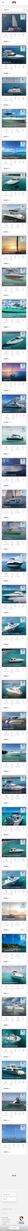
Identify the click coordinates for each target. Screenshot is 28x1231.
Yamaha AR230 (8, 284)
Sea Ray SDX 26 (8, 728)
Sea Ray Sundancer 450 (11, 760)
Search (6, 10)
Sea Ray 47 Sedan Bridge (11, 633)
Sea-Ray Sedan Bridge (10, 1046)
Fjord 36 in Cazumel (9, 475)
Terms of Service (6, 1219)
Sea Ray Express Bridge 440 (12, 792)
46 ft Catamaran (8, 919)
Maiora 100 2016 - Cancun (11, 1077)
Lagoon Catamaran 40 (10, 157)
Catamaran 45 (8, 94)
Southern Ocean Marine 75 (12, 1141)
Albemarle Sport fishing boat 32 (13, 1109)
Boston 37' (6, 189)
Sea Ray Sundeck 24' (10, 126)
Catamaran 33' (8, 951)
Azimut (5, 697)
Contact (4, 1224)
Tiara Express (7, 316)
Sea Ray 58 (7, 62)
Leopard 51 (7, 411)
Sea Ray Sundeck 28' (10, 221)
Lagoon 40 (6, 379)
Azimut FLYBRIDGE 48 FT (11, 1014)
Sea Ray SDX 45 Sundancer (12, 665)
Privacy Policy (5, 1222)
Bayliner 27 (6, 570)
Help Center (5, 1217)
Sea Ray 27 (6, 443)
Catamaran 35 (8, 30)
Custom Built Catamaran (11, 824)
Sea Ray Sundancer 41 (10, 982)
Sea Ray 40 (7, 348)
